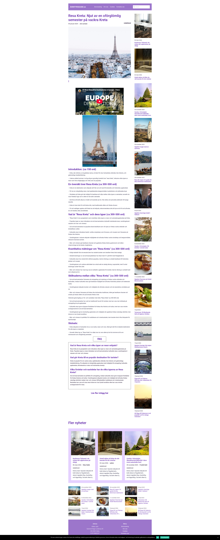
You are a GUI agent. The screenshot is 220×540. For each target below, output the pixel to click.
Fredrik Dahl (143, 465)
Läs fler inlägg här (99, 393)
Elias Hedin (86, 465)
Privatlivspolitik (165, 537)
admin (112, 463)
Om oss (106, 7)
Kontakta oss (120, 7)
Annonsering (98, 7)
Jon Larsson (83, 24)
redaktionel (127, 23)
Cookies (112, 7)
